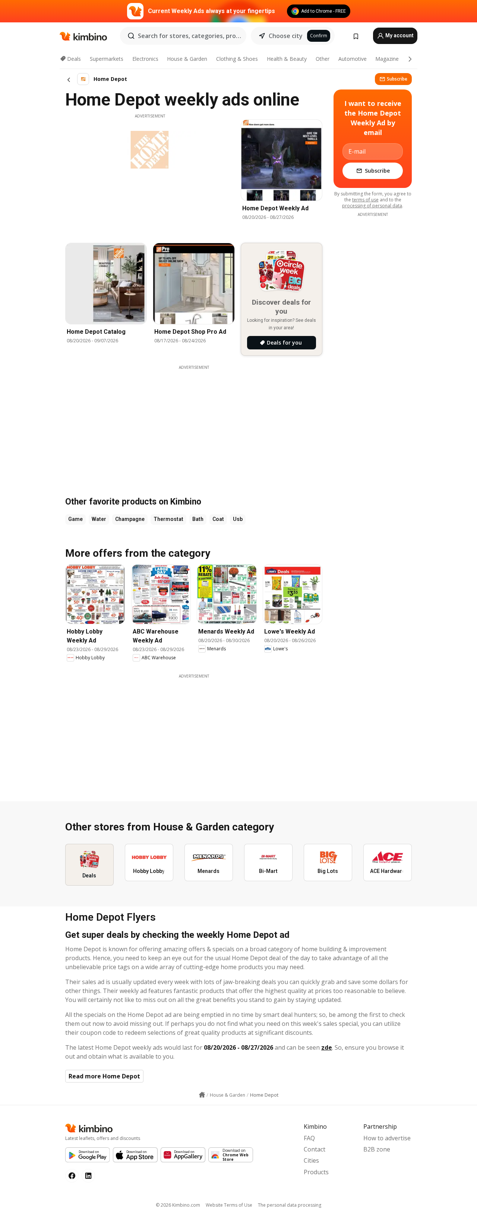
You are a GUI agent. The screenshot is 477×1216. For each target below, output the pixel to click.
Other (322, 58)
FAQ (309, 1138)
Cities (311, 1160)
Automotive (352, 58)
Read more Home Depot (104, 1076)
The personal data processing (289, 1205)
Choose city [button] (286, 36)
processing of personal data (372, 205)
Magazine (387, 58)
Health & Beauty (287, 58)
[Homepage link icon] (202, 1095)
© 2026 (178, 1205)
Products (316, 1172)
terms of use (365, 200)
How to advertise (387, 1138)
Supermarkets (106, 58)
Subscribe (397, 79)
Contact (314, 1149)
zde (326, 1047)
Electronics (145, 58)
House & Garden (187, 58)
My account (399, 35)
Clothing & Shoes (237, 58)
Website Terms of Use (229, 1205)
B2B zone (376, 1149)
